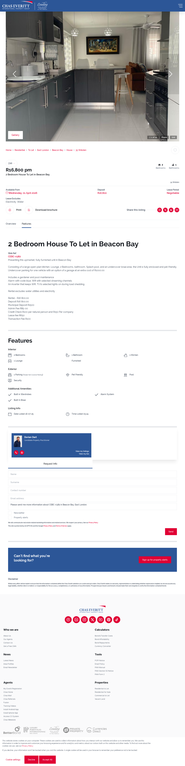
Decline (31, 759)
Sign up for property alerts (155, 560)
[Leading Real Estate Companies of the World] (42, 6)
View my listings (82, 451)
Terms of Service (61, 526)
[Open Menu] (180, 5)
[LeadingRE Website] (54, 730)
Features (26, 223)
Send (171, 531)
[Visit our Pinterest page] (108, 619)
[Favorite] (175, 150)
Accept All (47, 759)
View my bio (84, 454)
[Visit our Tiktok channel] (116, 619)
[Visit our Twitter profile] (92, 619)
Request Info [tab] (50, 463)
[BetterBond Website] (11, 730)
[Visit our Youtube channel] (100, 619)
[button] (14, 74)
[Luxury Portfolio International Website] (35, 730)
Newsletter (19, 513)
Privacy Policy (93, 522)
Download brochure (46, 210)
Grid (173, 137)
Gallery (15, 135)
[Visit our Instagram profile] (84, 619)
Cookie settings (13, 759)
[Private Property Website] (73, 730)
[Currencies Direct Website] (97, 730)
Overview (11, 223)
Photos (164, 137)
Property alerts (21, 517)
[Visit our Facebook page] (68, 619)
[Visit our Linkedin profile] (76, 619)
